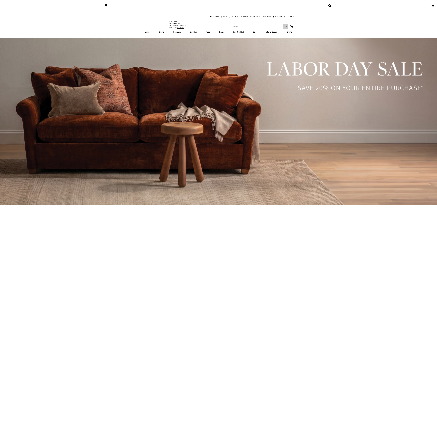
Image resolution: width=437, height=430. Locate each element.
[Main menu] (4, 5)
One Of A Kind (238, 32)
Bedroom (177, 32)
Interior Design (271, 32)
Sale (254, 32)
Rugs (208, 32)
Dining (161, 32)
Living (147, 32)
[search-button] (285, 26)
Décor (221, 32)
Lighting (193, 32)
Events (289, 32)
